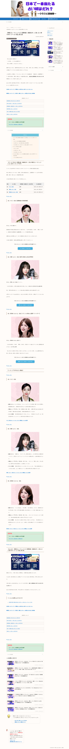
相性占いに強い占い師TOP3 (12, 114)
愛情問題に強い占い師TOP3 (12, 108)
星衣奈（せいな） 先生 (13, 192)
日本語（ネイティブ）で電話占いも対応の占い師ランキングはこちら (19, 89)
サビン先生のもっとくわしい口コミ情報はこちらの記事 (17, 420)
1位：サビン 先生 (16, 148)
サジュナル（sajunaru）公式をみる (15, 124)
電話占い (49, 32)
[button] (62, 21)
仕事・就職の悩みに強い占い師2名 (13, 111)
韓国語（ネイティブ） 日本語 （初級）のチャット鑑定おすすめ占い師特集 (20, 93)
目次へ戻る (9, 196)
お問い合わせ (49, 35)
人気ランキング (50, 30)
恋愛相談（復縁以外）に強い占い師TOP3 (14, 106)
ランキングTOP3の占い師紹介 (17, 146)
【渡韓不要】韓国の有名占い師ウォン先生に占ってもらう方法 (20, 602)
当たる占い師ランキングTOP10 (21, 720)
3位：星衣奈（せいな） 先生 (18, 152)
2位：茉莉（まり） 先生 (17, 150)
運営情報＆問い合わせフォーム (16, 741)
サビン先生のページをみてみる (25, 248)
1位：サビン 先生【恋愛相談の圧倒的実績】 (20, 141)
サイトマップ (49, 33)
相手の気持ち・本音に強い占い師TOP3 (14, 103)
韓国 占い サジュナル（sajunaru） (12, 38)
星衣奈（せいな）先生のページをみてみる (25, 361)
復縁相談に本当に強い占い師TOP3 (13, 100)
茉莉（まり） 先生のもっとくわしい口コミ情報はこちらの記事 (18, 472)
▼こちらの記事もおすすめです (18, 157)
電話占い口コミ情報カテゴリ (20, 722)
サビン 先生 (11, 186)
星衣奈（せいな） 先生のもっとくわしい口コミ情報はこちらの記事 (19, 528)
